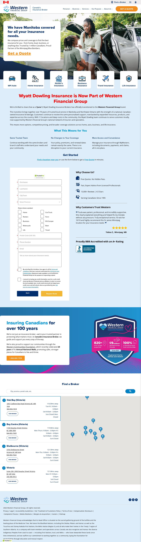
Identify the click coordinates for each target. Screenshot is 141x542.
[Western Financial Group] (25, 11)
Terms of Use (67, 511)
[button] (86, 433)
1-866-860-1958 (15, 358)
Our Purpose (96, 9)
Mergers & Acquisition (42, 514)
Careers (55, 514)
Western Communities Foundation (21, 347)
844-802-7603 (12, 433)
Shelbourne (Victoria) (17, 446)
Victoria (11, 467)
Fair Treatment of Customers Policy (47, 511)
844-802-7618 (12, 409)
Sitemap (62, 514)
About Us (107, 9)
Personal (66, 9)
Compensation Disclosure (83, 511)
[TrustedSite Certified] (39, 176)
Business (75, 9)
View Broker (13, 414)
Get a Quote (126, 8)
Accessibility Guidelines (24, 511)
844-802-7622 (12, 455)
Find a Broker (120, 2)
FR (130, 2)
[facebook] (130, 499)
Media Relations (26, 514)
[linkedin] (133, 499)
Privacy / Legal (8, 511)
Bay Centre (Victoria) (17, 424)
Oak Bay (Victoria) (16, 400)
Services (85, 9)
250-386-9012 (12, 477)
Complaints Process (11, 514)
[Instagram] (136, 499)
